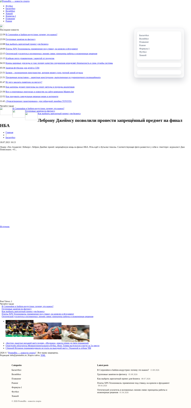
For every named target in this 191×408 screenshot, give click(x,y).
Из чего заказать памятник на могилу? (24, 82)
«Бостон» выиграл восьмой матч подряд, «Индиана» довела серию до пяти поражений (47, 343)
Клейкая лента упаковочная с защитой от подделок (30, 58)
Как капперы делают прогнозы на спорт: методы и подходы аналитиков (40, 87)
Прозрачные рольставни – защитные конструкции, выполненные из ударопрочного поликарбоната (53, 77)
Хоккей (9, 13)
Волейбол (10, 11)
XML (43, 355)
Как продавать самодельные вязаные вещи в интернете (32, 96)
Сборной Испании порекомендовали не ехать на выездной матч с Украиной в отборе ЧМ (48, 348)
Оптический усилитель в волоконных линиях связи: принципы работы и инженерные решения (51, 53)
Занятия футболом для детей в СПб (22, 68)
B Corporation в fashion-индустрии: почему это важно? (31, 34)
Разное (9, 21)
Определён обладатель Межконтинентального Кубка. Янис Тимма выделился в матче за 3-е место (52, 345)
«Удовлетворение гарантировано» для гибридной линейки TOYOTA (38, 101)
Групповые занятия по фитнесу (21, 39)
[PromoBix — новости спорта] (15, 1)
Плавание (10, 18)
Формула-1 (11, 16)
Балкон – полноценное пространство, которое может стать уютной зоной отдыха (44, 72)
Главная (9, 132)
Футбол (9, 6)
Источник (5, 226)
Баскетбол (10, 8)
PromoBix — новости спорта (22, 353)
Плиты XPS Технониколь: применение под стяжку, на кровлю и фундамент (42, 49)
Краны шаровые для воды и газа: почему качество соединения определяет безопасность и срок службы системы (59, 63)
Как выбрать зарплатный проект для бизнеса (27, 44)
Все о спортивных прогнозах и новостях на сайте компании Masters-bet (40, 91)
